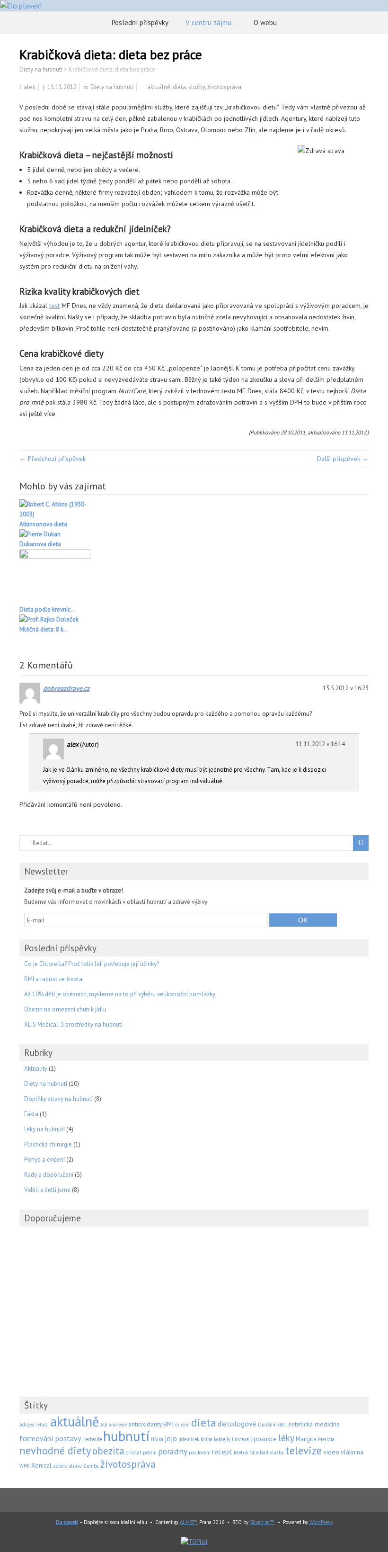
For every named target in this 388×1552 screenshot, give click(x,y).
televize (303, 1450)
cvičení (182, 1424)
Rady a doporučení (48, 1175)
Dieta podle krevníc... (47, 609)
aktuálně (158, 87)
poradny (172, 1451)
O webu (265, 22)
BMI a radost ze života (53, 979)
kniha (206, 1439)
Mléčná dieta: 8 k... (44, 629)
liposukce (263, 1439)
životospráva (224, 87)
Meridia (326, 1439)
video (331, 1452)
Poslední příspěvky (140, 22)
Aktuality (35, 1069)
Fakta (31, 1114)
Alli (103, 1424)
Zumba (91, 1465)
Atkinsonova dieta (43, 524)
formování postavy (50, 1438)
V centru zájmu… (211, 22)
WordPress (321, 1522)
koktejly (222, 1439)
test (54, 305)
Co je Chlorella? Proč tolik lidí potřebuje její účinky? (91, 964)
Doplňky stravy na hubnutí (58, 1099)
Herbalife (92, 1439)
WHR (24, 1465)
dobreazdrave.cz (66, 688)
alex (29, 87)
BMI (168, 1424)
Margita (306, 1439)
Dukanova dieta (40, 544)
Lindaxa (240, 1439)
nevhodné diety (55, 1450)
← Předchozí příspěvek (52, 458)
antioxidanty (145, 1424)
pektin (150, 1452)
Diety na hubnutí (111, 87)
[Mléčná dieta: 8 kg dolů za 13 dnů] (194, 619)
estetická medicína (314, 1424)
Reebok (241, 1452)
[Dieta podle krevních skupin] (194, 577)
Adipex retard (34, 1424)
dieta (179, 87)
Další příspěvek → (343, 458)
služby (196, 87)
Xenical (41, 1465)
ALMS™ (188, 1522)
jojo (171, 1438)
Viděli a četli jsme (47, 1190)
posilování (200, 1452)
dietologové (237, 1423)
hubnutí (126, 1436)
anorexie (118, 1424)
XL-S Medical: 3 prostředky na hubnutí (73, 1024)
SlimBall (259, 1452)
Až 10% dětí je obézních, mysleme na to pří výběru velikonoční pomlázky (119, 994)
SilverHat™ (262, 1522)
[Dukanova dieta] (194, 534)
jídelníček (188, 1439)
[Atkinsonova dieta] (194, 509)
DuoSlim (267, 1424)
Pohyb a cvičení (44, 1159)
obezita (108, 1450)
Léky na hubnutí (44, 1129)
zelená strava (67, 1465)
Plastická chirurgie (48, 1144)
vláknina (352, 1452)
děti (282, 1424)
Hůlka (157, 1439)
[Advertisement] (194, 1300)
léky (286, 1438)
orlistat (133, 1452)
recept (222, 1451)
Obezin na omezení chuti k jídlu (65, 1009)
